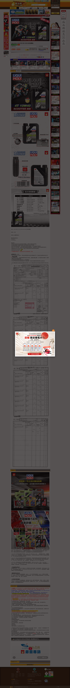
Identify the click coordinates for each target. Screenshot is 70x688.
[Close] (53, 330)
